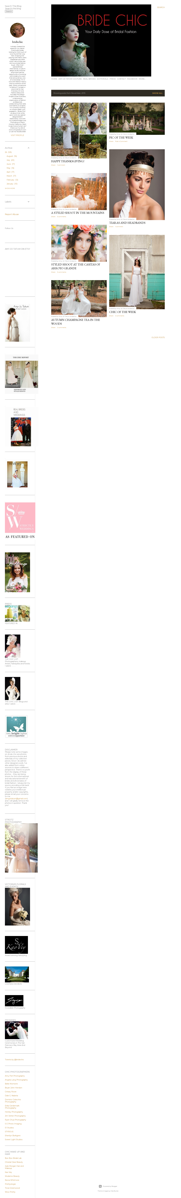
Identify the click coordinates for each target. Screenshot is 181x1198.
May (10, 168)
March (11, 176)
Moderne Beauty (12, 1176)
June (10, 164)
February (12, 180)
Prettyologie (10, 1184)
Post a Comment (121, 141)
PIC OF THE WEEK (121, 137)
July (10, 160)
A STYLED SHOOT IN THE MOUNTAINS (77, 213)
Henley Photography (14, 1112)
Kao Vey (8, 1172)
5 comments (61, 216)
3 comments (61, 272)
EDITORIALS (102, 79)
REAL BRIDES (89, 79)
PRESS (113, 79)
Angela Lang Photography (16, 1080)
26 (8, 152)
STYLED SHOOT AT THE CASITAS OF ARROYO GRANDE (75, 266)
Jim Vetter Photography (15, 1116)
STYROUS (9, 1132)
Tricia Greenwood (12, 1188)
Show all (157, 93)
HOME (54, 79)
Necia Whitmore (12, 1180)
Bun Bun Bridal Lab (13, 1158)
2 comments (119, 316)
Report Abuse (12, 214)
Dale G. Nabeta (11, 1096)
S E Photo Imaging (13, 1124)
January (12, 184)
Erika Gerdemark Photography (12, 1107)
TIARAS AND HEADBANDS (127, 223)
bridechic (17, 42)
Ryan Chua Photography (15, 1120)
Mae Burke (114, 1191)
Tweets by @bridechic (14, 1059)
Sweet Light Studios (13, 1139)
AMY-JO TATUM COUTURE (70, 79)
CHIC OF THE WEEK (122, 312)
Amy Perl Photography (15, 1076)
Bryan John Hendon (13, 1088)
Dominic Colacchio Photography (13, 1100)
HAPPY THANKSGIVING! (67, 161)
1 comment (61, 165)
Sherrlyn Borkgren (13, 1135)
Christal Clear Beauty (14, 1162)
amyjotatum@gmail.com (16, 798)
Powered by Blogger (110, 1186)
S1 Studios (9, 1128)
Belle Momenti (11, 1084)
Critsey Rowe (10, 1092)
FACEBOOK (132, 79)
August (11, 156)
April (10, 172)
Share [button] (53, 165)
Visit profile (17, 135)
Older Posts (158, 337)
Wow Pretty (10, 1192)
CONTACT (121, 79)
